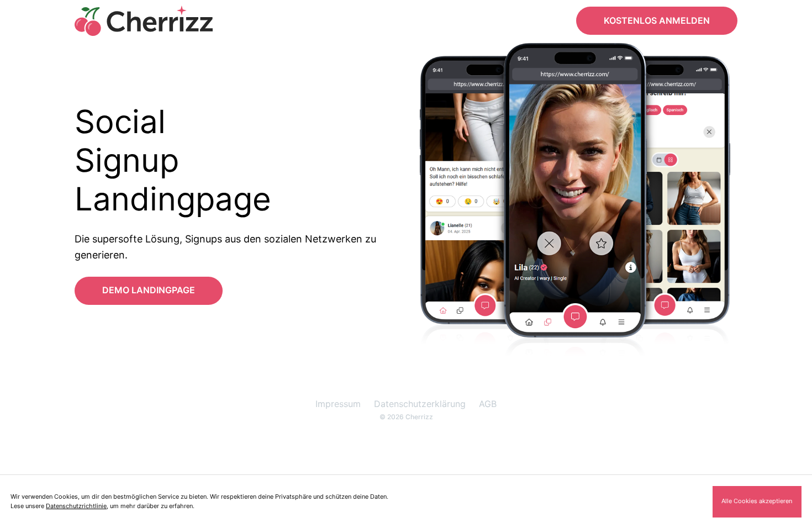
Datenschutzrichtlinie (76, 506)
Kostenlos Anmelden (657, 20)
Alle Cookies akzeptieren (756, 501)
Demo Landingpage (148, 289)
